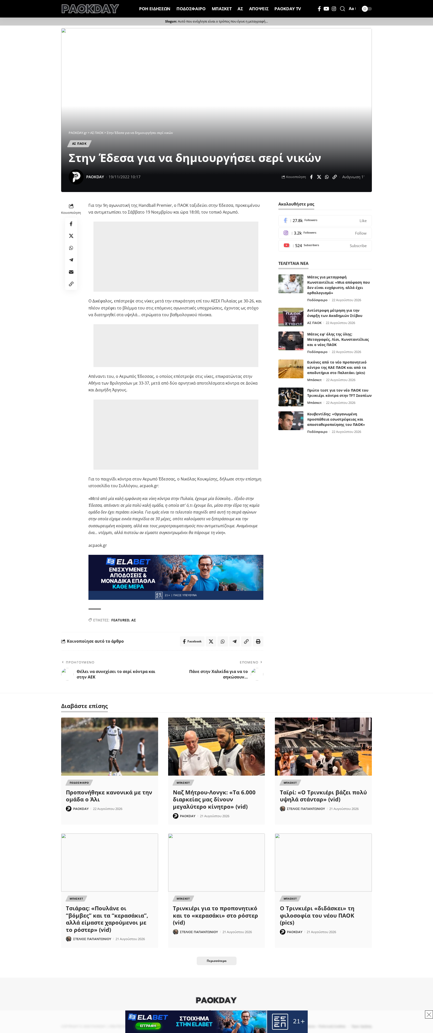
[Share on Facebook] (311, 177)
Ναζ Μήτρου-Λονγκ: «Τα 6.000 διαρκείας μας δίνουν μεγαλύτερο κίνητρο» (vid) (214, 799)
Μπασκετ (183, 782)
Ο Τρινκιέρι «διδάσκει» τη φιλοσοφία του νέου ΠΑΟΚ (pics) (317, 915)
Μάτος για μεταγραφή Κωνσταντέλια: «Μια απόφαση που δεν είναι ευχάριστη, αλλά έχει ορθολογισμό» (338, 285)
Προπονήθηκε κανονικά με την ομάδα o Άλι (109, 795)
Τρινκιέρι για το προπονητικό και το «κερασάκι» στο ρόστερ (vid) (215, 915)
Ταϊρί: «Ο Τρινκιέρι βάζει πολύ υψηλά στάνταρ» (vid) (323, 795)
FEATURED (120, 620)
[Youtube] (325, 245)
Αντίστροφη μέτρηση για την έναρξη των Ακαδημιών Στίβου (334, 313)
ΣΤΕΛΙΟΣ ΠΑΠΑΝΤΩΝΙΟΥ (306, 808)
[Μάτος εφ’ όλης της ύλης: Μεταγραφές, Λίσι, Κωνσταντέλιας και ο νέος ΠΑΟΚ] (290, 340)
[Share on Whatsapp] (326, 177)
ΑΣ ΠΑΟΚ (79, 143)
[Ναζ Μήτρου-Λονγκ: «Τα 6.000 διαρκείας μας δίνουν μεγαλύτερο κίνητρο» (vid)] (216, 747)
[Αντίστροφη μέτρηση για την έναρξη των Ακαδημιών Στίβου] (290, 317)
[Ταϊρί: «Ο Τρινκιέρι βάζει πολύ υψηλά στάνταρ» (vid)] (323, 747)
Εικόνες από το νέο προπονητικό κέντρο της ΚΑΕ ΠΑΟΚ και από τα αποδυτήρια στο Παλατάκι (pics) (337, 367)
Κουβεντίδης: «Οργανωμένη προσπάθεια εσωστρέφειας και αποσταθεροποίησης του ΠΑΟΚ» (336, 419)
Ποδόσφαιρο (317, 300)
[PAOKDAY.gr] (90, 9)
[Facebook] (319, 9)
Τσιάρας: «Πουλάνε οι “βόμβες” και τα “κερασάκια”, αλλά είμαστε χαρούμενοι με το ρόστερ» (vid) (107, 918)
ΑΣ (133, 620)
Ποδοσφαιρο (79, 782)
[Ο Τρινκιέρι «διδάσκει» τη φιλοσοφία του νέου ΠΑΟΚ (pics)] (323, 862)
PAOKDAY (95, 176)
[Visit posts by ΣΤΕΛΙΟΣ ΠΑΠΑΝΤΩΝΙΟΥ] (282, 808)
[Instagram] (334, 9)
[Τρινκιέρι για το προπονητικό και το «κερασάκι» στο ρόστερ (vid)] (216, 862)
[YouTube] (326, 9)
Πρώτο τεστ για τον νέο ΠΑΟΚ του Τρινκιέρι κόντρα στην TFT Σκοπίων (339, 393)
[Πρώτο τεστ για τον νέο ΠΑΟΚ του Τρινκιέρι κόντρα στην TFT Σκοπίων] (290, 397)
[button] (342, 9)
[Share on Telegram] (71, 260)
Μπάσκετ (314, 380)
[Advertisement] (175, 257)
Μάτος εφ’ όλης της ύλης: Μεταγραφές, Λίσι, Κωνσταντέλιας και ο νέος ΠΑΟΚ (338, 339)
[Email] (71, 272)
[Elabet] (175, 577)
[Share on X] (318, 177)
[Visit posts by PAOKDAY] (76, 177)
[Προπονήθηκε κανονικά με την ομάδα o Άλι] (109, 747)
